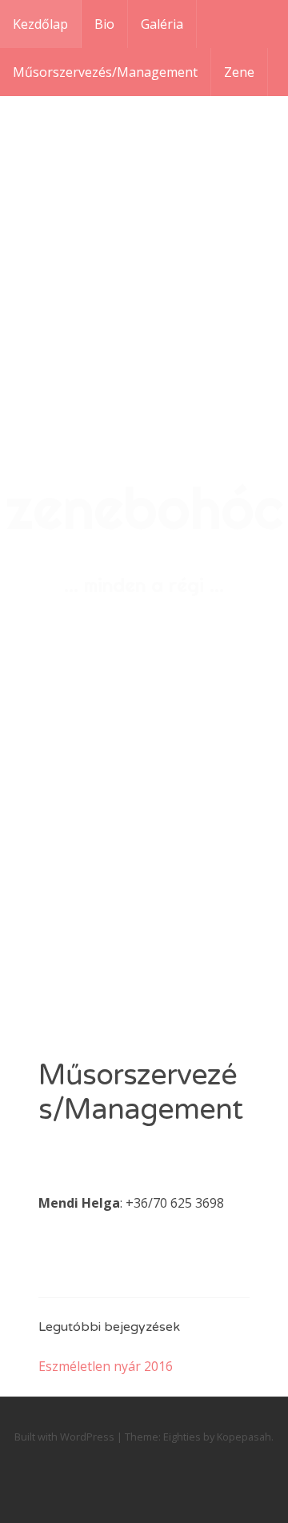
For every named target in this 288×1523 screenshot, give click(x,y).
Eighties (182, 1436)
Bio (104, 24)
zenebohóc (144, 508)
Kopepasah (244, 1436)
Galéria (162, 24)
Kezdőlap (40, 24)
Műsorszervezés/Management (105, 72)
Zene (239, 72)
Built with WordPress (64, 1436)
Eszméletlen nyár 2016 (105, 1366)
